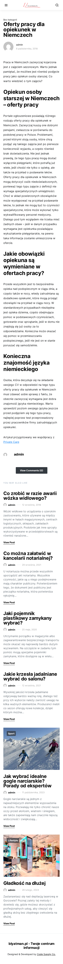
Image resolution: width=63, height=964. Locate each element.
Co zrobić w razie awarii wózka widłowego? (30, 495)
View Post (9, 542)
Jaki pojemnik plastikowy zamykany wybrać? (27, 618)
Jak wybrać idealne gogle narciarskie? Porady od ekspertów (27, 781)
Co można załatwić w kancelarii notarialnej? (28, 555)
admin (19, 44)
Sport (11, 733)
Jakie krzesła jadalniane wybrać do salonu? (30, 676)
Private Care (11, 442)
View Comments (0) (31, 470)
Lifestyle (13, 840)
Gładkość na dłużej (24, 883)
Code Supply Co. (46, 954)
